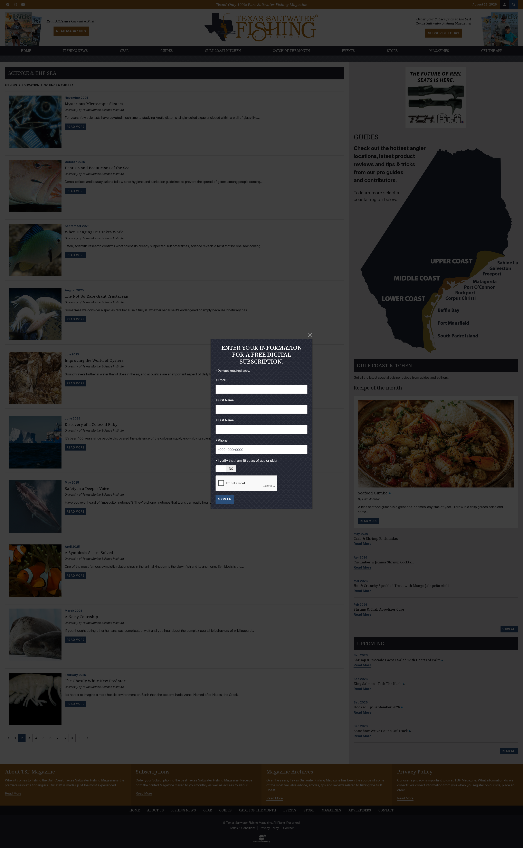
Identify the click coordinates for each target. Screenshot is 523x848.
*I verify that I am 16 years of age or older (246, 460)
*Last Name (225, 420)
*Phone (222, 440)
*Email (221, 380)
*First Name (225, 400)
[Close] (309, 335)
